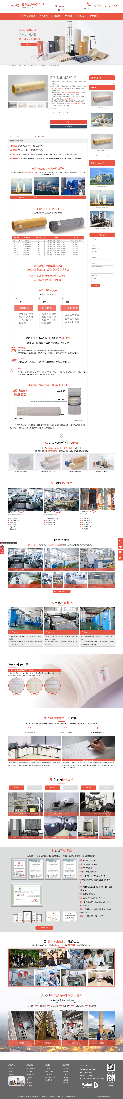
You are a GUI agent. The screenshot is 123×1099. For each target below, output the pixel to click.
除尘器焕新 (48, 1080)
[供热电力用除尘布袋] (102, 198)
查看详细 (61, 591)
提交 (95, 285)
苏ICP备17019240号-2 (72, 1096)
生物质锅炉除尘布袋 (102, 186)
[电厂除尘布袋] (21, 179)
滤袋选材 (16, 787)
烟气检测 (88, 787)
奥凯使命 (66, 1071)
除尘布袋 (11, 1071)
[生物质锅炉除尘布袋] (102, 176)
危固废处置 (30, 1071)
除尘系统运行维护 (50, 1077)
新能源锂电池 (31, 1068)
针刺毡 (11, 1068)
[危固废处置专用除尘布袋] (102, 219)
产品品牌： (38, 136)
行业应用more (97, 163)
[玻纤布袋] (73, 178)
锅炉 (28, 1080)
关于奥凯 (66, 1068)
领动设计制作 (60, 1096)
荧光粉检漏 (48, 1074)
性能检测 (106, 787)
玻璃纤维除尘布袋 (102, 150)
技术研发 (66, 1083)
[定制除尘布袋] (16, 1081)
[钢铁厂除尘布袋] (46, 178)
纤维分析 (52, 787)
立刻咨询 (28, 44)
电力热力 (29, 1077)
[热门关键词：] (113, 83)
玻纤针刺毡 (102, 129)
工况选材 (48, 1068)
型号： (12, 136)
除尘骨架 (11, 1074)
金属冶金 (29, 1085)
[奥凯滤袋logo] (89, 1085)
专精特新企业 (87, 868)
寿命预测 (70, 787)
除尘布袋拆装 (49, 1071)
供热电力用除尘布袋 (102, 207)
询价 (68, 122)
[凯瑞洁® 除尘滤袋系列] (48, 462)
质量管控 (66, 1080)
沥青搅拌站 (30, 1074)
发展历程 (66, 1074)
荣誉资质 (66, 1077)
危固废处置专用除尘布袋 (102, 228)
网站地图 (52, 1096)
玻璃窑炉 (29, 1083)
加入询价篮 (68, 126)
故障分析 (34, 787)
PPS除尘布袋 (102, 108)
